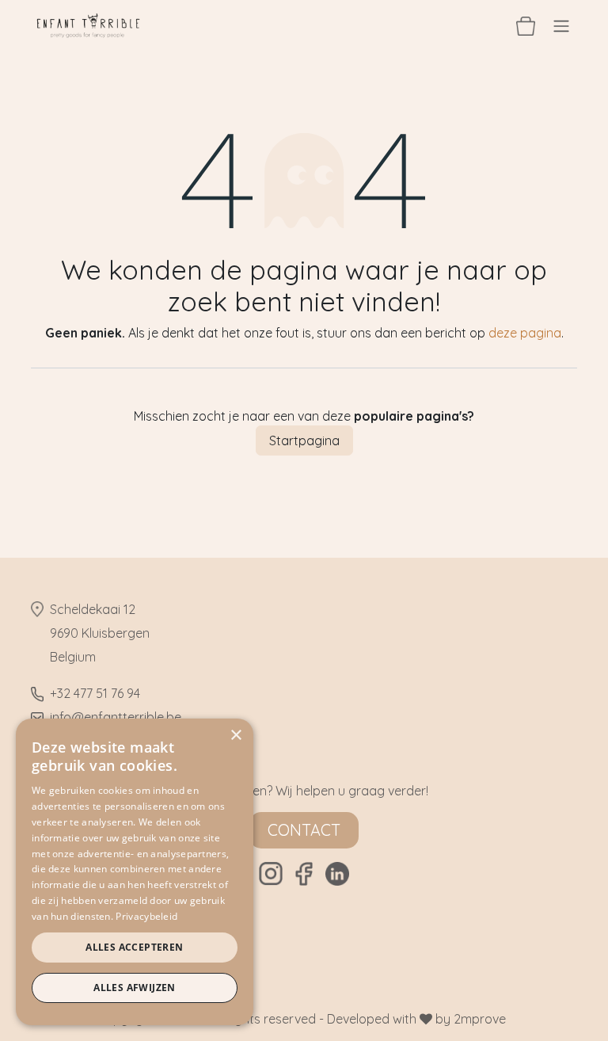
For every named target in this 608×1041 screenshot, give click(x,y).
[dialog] (134, 872)
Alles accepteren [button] (134, 947)
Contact (304, 830)
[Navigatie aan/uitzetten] (561, 25)
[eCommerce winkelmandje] (525, 25)
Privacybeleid (146, 916)
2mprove (480, 1019)
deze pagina (524, 333)
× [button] (235, 736)
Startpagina (304, 440)
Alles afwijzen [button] (134, 987)
